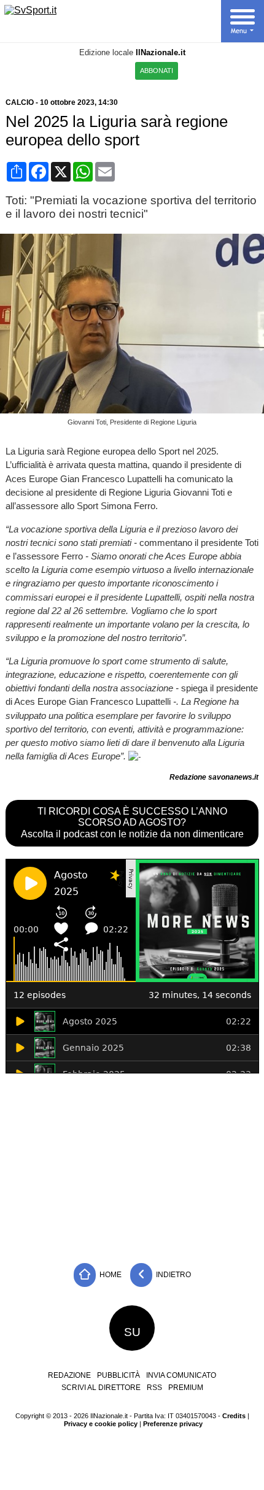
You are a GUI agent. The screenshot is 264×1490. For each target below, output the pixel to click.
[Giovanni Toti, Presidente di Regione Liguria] (135, 410)
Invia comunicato (181, 1375)
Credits (234, 1415)
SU (132, 1332)
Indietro (172, 1274)
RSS (154, 1387)
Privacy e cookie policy (101, 1423)
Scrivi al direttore (101, 1387)
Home (110, 1274)
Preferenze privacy (173, 1423)
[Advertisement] (132, 1165)
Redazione (69, 1375)
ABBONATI (156, 70)
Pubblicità (118, 1375)
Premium (185, 1387)
